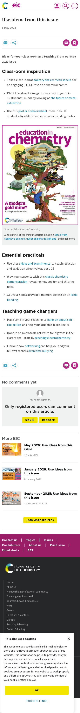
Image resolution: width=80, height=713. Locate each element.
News (9, 605)
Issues (48, 540)
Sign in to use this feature (59, 34)
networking (32, 346)
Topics (30, 540)
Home (10, 582)
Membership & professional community (27, 591)
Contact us (9, 540)
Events (10, 610)
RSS (30, 550)
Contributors (11, 545)
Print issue (57, 545)
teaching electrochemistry (52, 338)
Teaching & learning (17, 624)
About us (35, 545)
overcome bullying (40, 351)
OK (37, 690)
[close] (78, 34)
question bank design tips (41, 238)
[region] (37, 673)
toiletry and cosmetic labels (52, 80)
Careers (11, 619)
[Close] (68, 638)
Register (48, 420)
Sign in (29, 420)
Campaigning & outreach (20, 596)
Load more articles (40, 520)
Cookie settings (36, 701)
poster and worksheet (32, 111)
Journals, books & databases (22, 601)
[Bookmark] (74, 42)
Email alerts (10, 550)
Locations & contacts (18, 615)
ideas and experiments (35, 263)
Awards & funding (16, 629)
